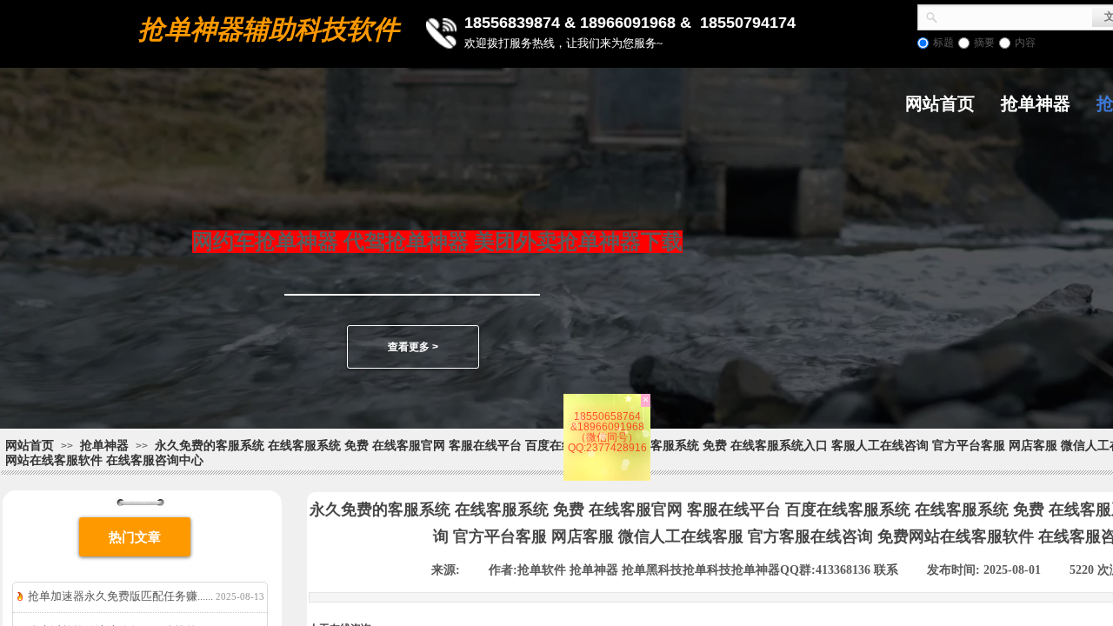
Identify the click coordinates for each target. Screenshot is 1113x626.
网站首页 (940, 103)
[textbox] (1015, 15)
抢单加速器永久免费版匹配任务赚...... (120, 596)
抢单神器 (1035, 103)
